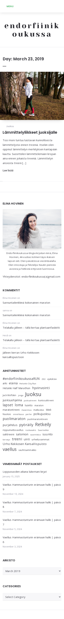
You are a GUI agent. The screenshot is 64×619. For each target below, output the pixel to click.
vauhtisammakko (27, 450)
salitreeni (8, 434)
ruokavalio (30, 430)
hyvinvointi (41, 388)
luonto (29, 405)
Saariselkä (43, 430)
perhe (29, 414)
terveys (6, 439)
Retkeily (43, 424)
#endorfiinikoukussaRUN (21, 378)
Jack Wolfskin (9, 395)
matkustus (38, 409)
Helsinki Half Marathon (16, 388)
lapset (8, 404)
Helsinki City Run (27, 383)
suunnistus (35, 434)
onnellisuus (18, 414)
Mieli (48, 409)
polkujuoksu (41, 414)
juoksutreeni (30, 400)
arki (5, 383)
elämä (13, 383)
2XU (44, 379)
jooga (20, 395)
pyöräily (26, 424)
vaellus (10, 449)
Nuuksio (7, 414)
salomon (22, 434)
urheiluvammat (40, 439)
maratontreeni (11, 409)
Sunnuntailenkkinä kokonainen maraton (26, 302)
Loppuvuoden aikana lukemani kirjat (25, 471)
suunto (47, 434)
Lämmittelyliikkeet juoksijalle (30, 132)
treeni (17, 439)
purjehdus (10, 425)
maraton (39, 405)
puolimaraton (14, 418)
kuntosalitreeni (46, 400)
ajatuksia (52, 379)
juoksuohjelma (12, 400)
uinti (27, 439)
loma (19, 404)
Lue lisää (8, 170)
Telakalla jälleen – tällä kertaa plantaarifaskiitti (31, 327)
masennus (27, 410)
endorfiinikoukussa (32, 29)
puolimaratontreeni (37, 419)
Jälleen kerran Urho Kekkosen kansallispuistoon (21, 355)
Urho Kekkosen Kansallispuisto (25, 444)
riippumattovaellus (13, 430)
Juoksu (10, 126)
